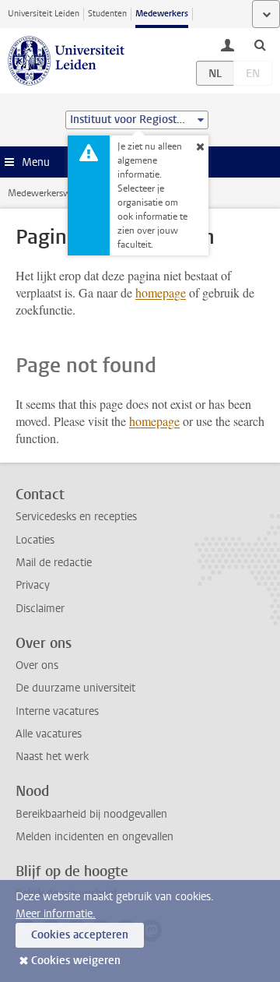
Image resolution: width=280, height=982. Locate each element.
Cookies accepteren (79, 934)
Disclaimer (40, 608)
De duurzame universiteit (75, 688)
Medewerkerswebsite (51, 193)
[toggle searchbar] (259, 44)
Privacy (33, 585)
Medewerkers (161, 13)
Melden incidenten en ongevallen (94, 836)
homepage (160, 292)
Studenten (107, 13)
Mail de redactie (54, 562)
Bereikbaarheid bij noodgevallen (91, 814)
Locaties (35, 540)
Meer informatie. (56, 913)
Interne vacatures (57, 711)
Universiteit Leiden (43, 13)
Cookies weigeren (76, 960)
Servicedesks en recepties (76, 516)
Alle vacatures (49, 734)
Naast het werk (52, 756)
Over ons (37, 665)
